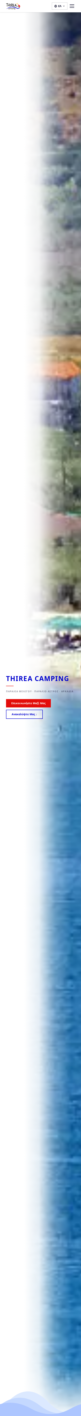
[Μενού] (72, 6)
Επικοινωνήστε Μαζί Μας (28, 703)
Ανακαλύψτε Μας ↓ (24, 714)
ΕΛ (60, 6)
